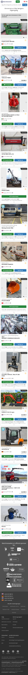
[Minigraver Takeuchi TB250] (14, 65)
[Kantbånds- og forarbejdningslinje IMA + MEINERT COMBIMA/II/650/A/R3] (14, 324)
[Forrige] (1, 29)
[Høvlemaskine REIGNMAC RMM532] (14, 251)
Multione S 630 (6, 609)
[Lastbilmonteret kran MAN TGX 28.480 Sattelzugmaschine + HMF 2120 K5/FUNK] (14, 474)
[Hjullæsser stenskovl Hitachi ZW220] (14, 288)
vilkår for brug (12, 672)
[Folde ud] (14, 53)
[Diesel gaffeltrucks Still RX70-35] (14, 437)
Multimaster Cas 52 (14, 606)
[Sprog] (24, 1)
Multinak (14, 612)
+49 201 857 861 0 (8, 596)
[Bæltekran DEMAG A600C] (14, 178)
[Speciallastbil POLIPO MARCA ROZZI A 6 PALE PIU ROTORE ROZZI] (14, 102)
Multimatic (23, 606)
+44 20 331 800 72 (8, 594)
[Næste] (26, 29)
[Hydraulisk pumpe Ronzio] (14, 514)
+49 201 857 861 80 (8, 598)
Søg (25, 5)
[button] (26, 1)
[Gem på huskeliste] (25, 40)
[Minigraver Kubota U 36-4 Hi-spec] (14, 399)
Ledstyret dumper (15, 609)
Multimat (23, 609)
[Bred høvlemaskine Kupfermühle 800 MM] (14, 29)
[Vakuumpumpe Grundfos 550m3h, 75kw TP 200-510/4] (14, 362)
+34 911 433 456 (8, 600)
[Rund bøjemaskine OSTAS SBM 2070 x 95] (14, 141)
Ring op (21, 47)
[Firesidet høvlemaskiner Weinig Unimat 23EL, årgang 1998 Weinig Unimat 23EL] (14, 214)
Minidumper (5, 606)
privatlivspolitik (5, 672)
